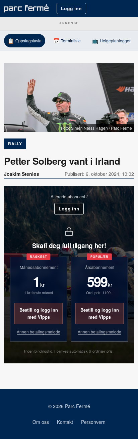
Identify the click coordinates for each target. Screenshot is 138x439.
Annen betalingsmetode (38, 331)
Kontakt (65, 421)
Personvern (93, 421)
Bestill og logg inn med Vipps (38, 313)
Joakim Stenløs (21, 173)
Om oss (40, 421)
